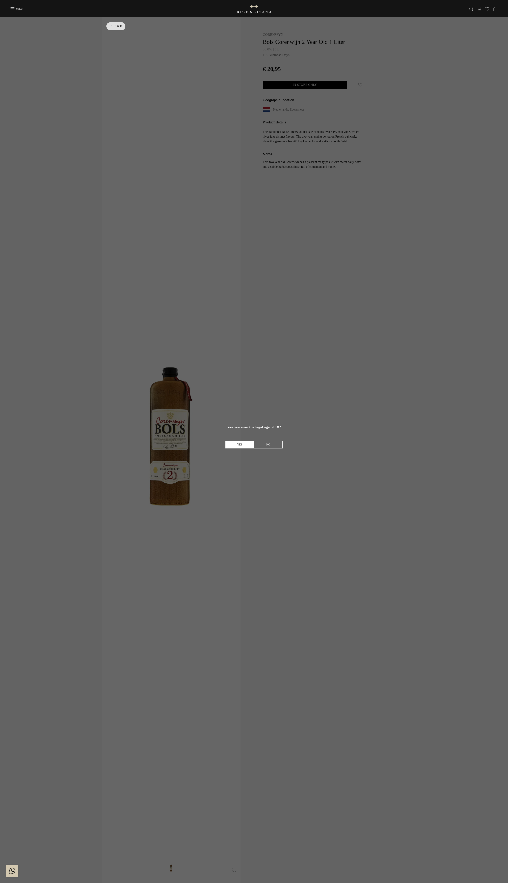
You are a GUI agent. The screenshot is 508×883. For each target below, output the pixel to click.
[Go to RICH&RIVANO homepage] (254, 9)
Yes (239, 444)
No (268, 444)
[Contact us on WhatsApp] (12, 871)
